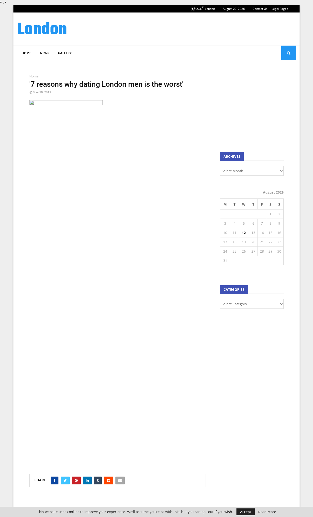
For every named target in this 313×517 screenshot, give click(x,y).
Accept (245, 511)
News (44, 53)
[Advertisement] (207, 28)
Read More (267, 512)
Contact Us (260, 9)
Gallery (65, 53)
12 (244, 232)
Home (26, 53)
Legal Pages (280, 9)
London (42, 30)
